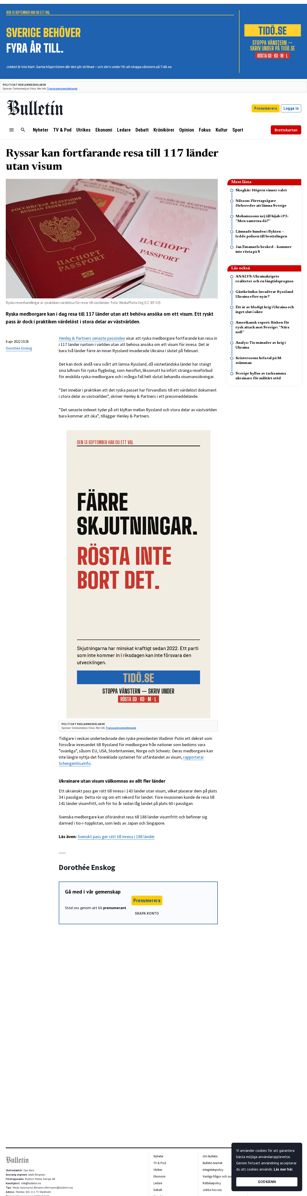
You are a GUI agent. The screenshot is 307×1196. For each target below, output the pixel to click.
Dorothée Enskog (19, 348)
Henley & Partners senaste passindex (92, 338)
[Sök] (23, 130)
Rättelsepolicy (212, 1183)
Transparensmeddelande (62, 88)
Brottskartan (286, 129)
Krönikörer (164, 130)
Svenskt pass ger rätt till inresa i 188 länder (116, 836)
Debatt (142, 130)
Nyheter (40, 130)
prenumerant (114, 907)
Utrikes (83, 130)
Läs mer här (283, 1169)
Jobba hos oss (212, 1190)
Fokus (205, 130)
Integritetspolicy (213, 1170)
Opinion (186, 130)
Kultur (222, 130)
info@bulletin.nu (31, 1183)
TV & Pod (62, 130)
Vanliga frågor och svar (218, 1176)
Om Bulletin (210, 1156)
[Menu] (11, 130)
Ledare (124, 130)
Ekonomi (103, 130)
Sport (237, 130)
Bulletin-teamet (212, 1163)
